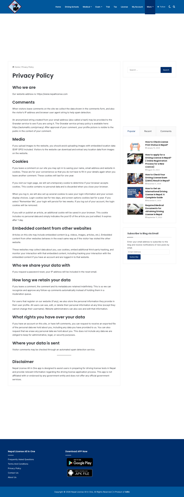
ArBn (127, 492)
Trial (108, 7)
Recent (148, 131)
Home (58, 7)
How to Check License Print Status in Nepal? (156, 143)
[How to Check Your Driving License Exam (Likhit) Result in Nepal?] (135, 178)
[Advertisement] (92, 36)
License (124, 7)
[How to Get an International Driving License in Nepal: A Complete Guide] (135, 192)
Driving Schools (72, 7)
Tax (115, 7)
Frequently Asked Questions (21, 459)
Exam (97, 7)
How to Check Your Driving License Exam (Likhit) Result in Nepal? (157, 177)
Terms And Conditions (18, 464)
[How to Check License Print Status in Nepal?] (135, 145)
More (149, 7)
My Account (137, 7)
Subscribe (134, 257)
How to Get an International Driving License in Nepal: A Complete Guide (156, 193)
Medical (86, 7)
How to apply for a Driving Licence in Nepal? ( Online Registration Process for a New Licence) (158, 160)
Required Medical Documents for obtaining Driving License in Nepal (154, 210)
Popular (131, 131)
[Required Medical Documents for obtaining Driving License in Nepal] (135, 209)
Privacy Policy (14, 468)
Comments (165, 131)
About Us (12, 477)
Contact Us (13, 473)
